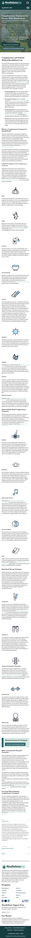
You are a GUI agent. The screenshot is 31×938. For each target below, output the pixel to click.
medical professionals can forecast (18, 100)
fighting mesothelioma (22, 82)
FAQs (17, 897)
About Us (18, 888)
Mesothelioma (5, 888)
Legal (3, 895)
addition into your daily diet (22, 281)
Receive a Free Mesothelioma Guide (15, 744)
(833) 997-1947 (7, 8)
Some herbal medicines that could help (11, 180)
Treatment (4, 12)
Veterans (4, 892)
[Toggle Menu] (28, 8)
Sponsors (18, 895)
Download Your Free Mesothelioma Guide (13, 48)
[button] (15, 820)
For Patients (19, 890)
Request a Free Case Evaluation (11, 44)
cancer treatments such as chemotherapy (11, 675)
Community (4, 897)
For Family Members (21, 892)
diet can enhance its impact (18, 228)
